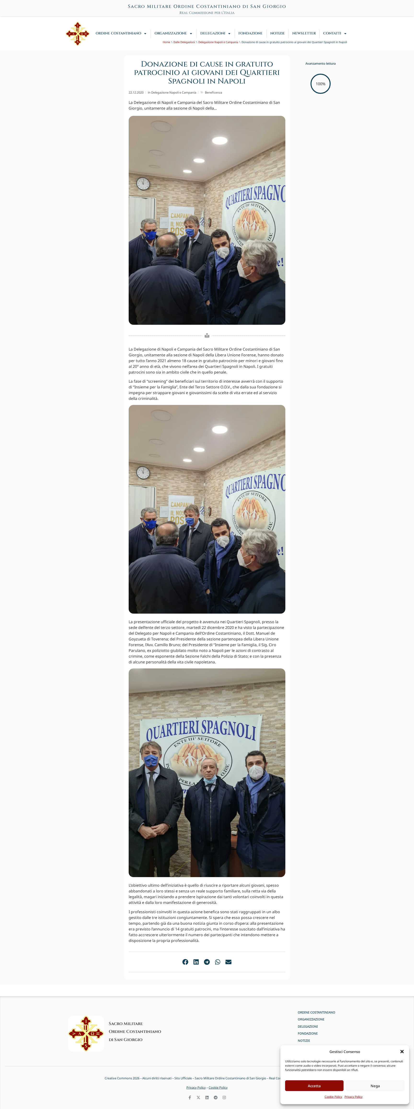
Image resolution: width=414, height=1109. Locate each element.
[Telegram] (216, 1097)
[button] (402, 1051)
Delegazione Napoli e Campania (173, 92)
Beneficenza (213, 92)
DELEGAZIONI (212, 33)
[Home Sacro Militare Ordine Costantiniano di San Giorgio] (78, 34)
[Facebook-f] (190, 1097)
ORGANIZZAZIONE (171, 33)
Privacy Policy (353, 1097)
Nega (375, 1085)
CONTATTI (332, 33)
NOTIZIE (277, 33)
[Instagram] (224, 1097)
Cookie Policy (333, 1097)
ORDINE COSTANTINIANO (118, 33)
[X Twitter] (198, 1097)
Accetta (314, 1085)
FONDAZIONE (250, 33)
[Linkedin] (207, 1097)
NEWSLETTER (304, 33)
